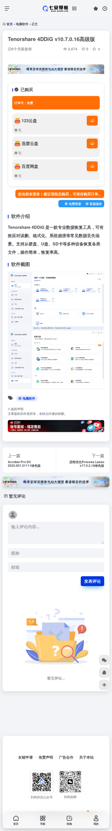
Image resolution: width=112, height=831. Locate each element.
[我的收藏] (95, 8)
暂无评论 (17, 496)
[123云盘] (92, 121)
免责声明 (46, 757)
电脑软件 (22, 24)
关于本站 (86, 757)
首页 (10, 24)
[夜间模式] (104, 685)
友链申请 (25, 757)
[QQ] (104, 672)
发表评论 (92, 581)
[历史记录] (104, 8)
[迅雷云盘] (92, 143)
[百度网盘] (92, 166)
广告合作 (66, 757)
